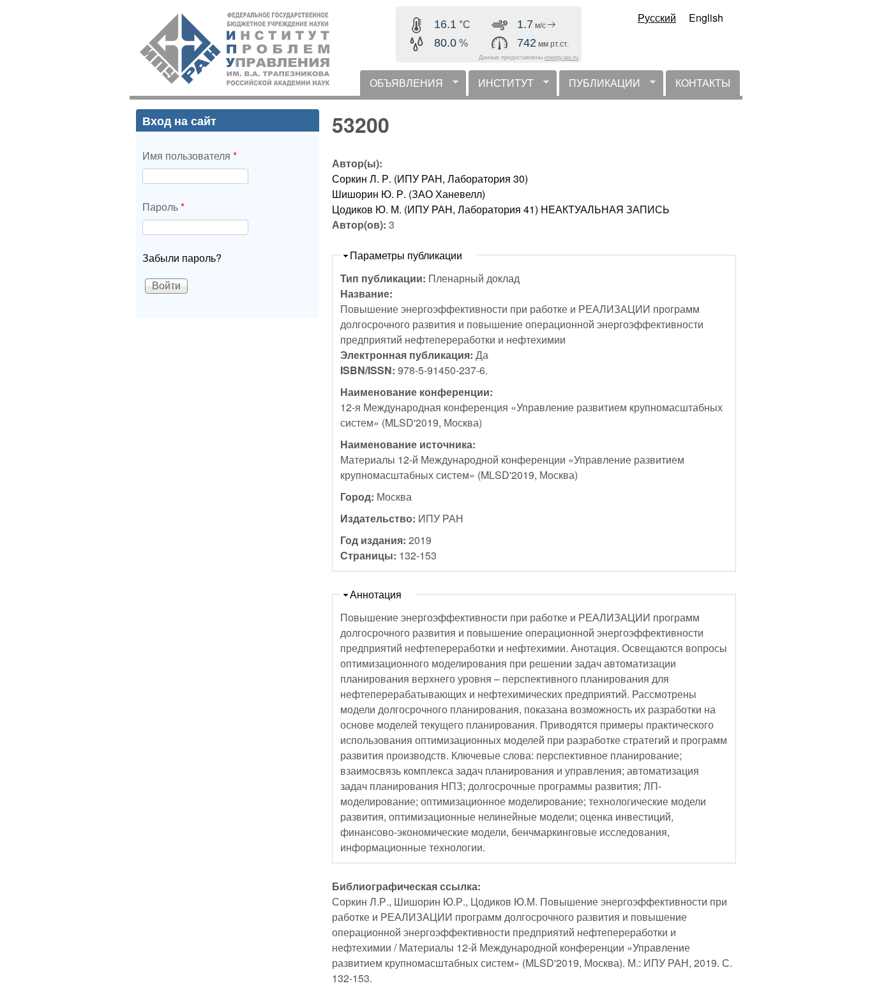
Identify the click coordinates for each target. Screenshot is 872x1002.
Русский (657, 17)
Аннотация (376, 594)
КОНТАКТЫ (702, 82)
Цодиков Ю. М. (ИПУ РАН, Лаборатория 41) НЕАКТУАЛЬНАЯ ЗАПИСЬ (501, 209)
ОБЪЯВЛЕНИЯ (401, 85)
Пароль (163, 206)
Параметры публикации (406, 255)
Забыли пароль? (182, 257)
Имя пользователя (189, 155)
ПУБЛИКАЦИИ (599, 85)
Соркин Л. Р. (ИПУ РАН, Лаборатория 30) (430, 178)
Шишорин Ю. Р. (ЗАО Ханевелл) (408, 193)
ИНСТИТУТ (501, 85)
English (706, 17)
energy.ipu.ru (561, 57)
